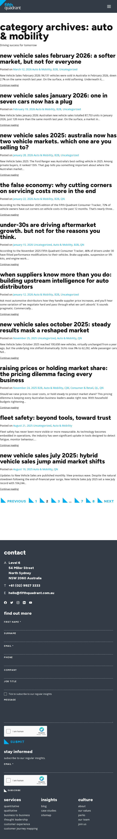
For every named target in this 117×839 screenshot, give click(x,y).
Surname (10, 633)
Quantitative (11, 806)
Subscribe (14, 790)
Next (109, 501)
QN (63, 199)
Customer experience (17, 824)
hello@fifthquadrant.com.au (31, 593)
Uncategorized (68, 69)
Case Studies (48, 810)
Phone (8, 657)
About (82, 806)
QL (96, 388)
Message (10, 700)
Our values (84, 810)
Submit (17, 742)
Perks (81, 815)
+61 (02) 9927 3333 (24, 585)
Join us (82, 824)
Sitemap (46, 815)
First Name (12, 622)
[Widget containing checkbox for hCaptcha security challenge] (25, 731)
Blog (44, 806)
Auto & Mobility (42, 69)
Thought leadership (16, 819)
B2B (55, 69)
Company (10, 670)
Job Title (10, 681)
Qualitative (10, 810)
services (12, 799)
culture (85, 799)
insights (49, 799)
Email (9, 646)
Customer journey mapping (21, 828)
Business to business (17, 815)
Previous (16, 501)
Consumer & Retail (81, 388)
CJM (66, 388)
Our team (84, 819)
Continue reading (9, 85)
